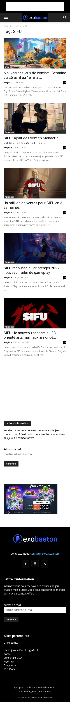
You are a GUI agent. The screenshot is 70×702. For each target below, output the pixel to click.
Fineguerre (10, 665)
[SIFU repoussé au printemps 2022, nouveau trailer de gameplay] (35, 248)
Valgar (7, 82)
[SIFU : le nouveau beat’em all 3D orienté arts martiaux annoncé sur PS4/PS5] (35, 313)
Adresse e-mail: (12, 449)
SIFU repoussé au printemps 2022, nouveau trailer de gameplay (32, 270)
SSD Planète (11, 669)
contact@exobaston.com (45, 553)
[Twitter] (44, 564)
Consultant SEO (13, 657)
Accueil (7, 26)
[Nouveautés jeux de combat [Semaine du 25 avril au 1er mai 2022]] (35, 53)
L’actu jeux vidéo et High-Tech (21, 650)
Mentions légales (27, 691)
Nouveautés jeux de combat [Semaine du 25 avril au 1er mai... (35, 75)
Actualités (9, 132)
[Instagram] (35, 563)
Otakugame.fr (12, 642)
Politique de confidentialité (40, 687)
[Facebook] (25, 564)
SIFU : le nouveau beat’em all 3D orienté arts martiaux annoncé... (30, 335)
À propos (18, 687)
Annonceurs (45, 691)
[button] (6, 17)
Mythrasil (9, 661)
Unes (7, 67)
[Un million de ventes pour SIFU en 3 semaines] (35, 183)
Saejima (8, 147)
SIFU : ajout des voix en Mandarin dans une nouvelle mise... (31, 140)
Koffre (7, 654)
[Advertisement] (35, 6)
